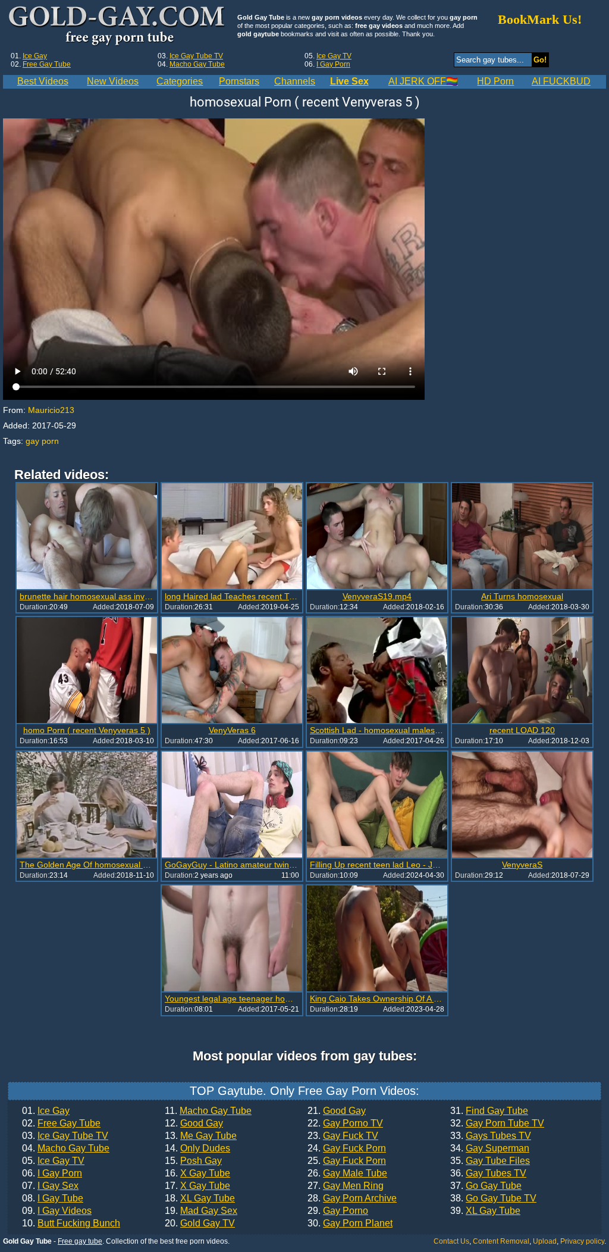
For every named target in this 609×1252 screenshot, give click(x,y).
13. (201, 1136)
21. (336, 1111)
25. (346, 1161)
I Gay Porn (333, 64)
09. (57, 1211)
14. (197, 1148)
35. (490, 1161)
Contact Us (451, 1241)
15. (193, 1161)
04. (65, 1148)
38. (493, 1198)
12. (194, 1123)
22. (345, 1123)
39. (485, 1211)
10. (71, 1223)
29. (337, 1211)
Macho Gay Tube (197, 64)
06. (52, 1173)
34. (489, 1148)
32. (497, 1123)
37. (486, 1186)
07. (50, 1186)
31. (489, 1111)
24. (346, 1148)
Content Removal (501, 1241)
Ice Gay (35, 56)
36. (488, 1173)
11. (208, 1111)
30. (350, 1223)
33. (490, 1136)
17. (197, 1186)
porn (50, 441)
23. (342, 1136)
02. (61, 1123)
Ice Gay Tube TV (196, 56)
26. (347, 1173)
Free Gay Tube (47, 64)
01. (46, 1111)
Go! (540, 59)
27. (345, 1186)
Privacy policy (582, 1241)
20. (200, 1223)
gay (32, 441)
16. (197, 1173)
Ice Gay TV (333, 56)
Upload (545, 1241)
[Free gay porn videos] (118, 26)
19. (201, 1211)
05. (53, 1161)
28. (352, 1198)
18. (200, 1198)
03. (65, 1136)
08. (52, 1198)
